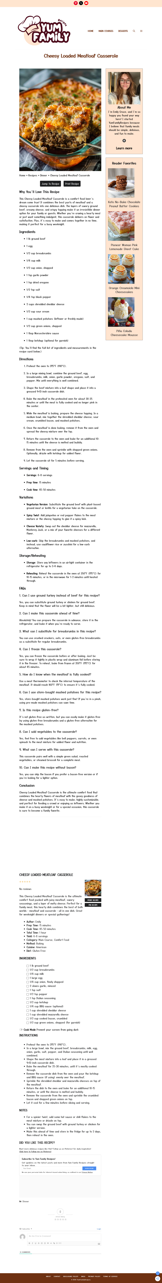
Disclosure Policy (70, 1276)
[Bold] (29, 1243)
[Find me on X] (124, 140)
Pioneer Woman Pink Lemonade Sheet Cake (124, 247)
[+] (60, 1243)
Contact (57, 1276)
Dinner (43, 175)
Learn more (124, 148)
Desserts (123, 31)
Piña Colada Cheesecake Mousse (124, 333)
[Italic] (32, 1243)
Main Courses (106, 31)
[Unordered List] (44, 1243)
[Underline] (35, 1243)
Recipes (32, 175)
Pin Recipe (93, 905)
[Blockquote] (47, 1243)
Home (91, 31)
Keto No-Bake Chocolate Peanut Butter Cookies (124, 204)
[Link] (54, 1243)
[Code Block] (51, 1243)
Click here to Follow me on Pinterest (35, 1151)
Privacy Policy (94, 1276)
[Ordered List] (41, 1243)
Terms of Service (110, 1276)
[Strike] (38, 1243)
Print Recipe (72, 183)
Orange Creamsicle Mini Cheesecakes (124, 290)
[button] (134, 31)
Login (98, 1229)
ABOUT (48, 1276)
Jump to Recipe (50, 183)
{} (57, 1243)
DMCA (83, 1276)
